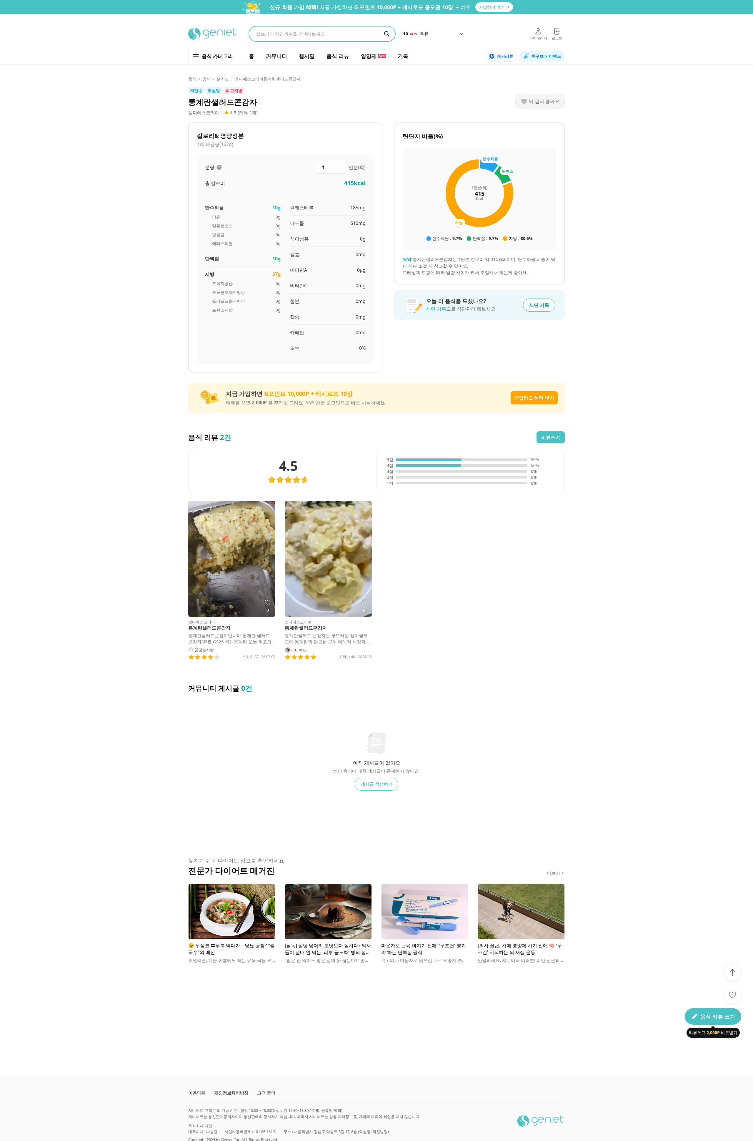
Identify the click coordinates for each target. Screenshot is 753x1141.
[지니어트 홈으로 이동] (212, 34)
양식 (206, 79)
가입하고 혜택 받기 (534, 398)
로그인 (557, 38)
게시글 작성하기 (377, 784)
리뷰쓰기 (550, 437)
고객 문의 (266, 1093)
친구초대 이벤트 (546, 56)
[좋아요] (732, 994)
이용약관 (196, 1093)
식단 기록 (539, 305)
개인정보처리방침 (231, 1093)
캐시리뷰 (505, 56)
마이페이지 (538, 38)
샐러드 (222, 79)
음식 (192, 79)
